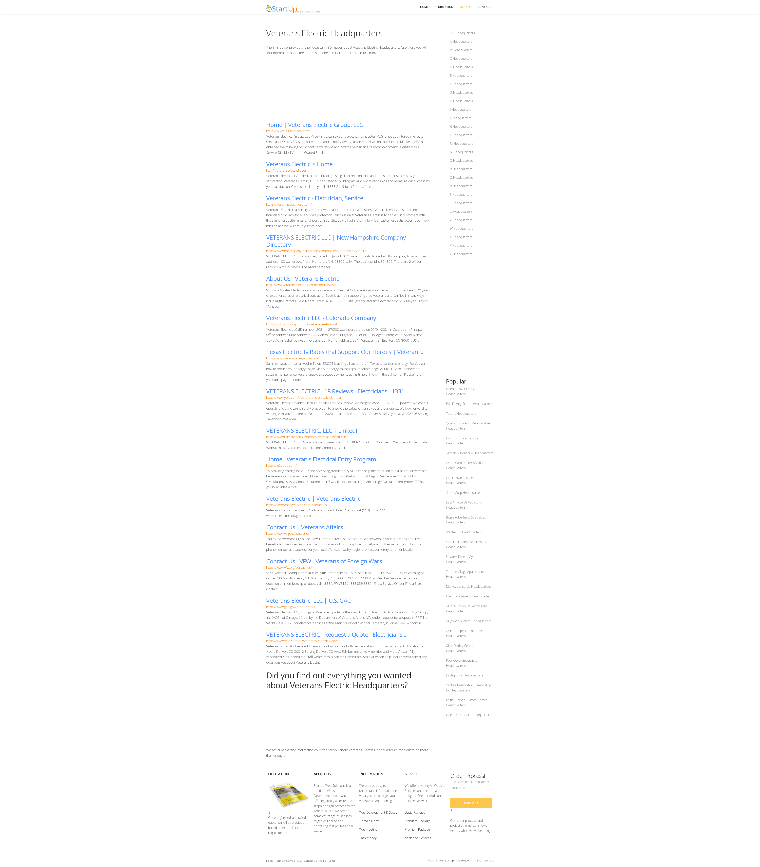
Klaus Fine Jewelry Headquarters (469, 596)
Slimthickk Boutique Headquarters (469, 453)
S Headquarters (461, 194)
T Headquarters (461, 203)
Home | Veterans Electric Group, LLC (314, 125)
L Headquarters (461, 135)
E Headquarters (461, 75)
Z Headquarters (461, 254)
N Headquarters (461, 152)
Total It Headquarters (461, 413)
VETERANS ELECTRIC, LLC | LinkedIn (313, 430)
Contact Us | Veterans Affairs (304, 527)
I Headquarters (460, 109)
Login (332, 860)
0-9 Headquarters (462, 33)
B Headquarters (461, 50)
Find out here (471, 804)
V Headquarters (461, 220)
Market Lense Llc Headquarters (468, 586)
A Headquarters (461, 41)
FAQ (299, 860)
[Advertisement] (348, 88)
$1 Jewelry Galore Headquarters (468, 621)
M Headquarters (461, 143)
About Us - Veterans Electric (302, 278)
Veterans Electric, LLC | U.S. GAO (309, 600)
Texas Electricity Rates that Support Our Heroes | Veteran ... (344, 352)
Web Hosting (368, 829)
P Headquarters (461, 169)
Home (269, 860)
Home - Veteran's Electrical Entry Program (321, 459)
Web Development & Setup (378, 812)
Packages (465, 7)
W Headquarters (461, 228)
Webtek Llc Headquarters (464, 532)
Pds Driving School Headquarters (469, 403)
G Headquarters (461, 92)
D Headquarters (461, 67)
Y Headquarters (461, 245)
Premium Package (417, 829)
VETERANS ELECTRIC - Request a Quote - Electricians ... (336, 634)
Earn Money (367, 838)
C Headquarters (461, 58)
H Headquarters (461, 101)
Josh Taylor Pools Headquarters (468, 715)
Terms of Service (285, 860)
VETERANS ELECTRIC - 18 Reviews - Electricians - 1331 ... (337, 391)
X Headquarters (461, 237)
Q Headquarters (461, 177)
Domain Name (369, 821)
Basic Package (415, 812)
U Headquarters (461, 211)
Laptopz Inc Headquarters (464, 675)
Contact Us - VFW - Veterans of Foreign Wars (324, 561)
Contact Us (310, 860)
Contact (484, 7)
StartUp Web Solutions (458, 860)
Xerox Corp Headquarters (464, 492)
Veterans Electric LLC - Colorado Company (321, 318)
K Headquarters (461, 126)
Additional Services (418, 838)
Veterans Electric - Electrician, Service (314, 198)
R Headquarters (461, 186)
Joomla (323, 860)
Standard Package (417, 821)
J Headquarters (460, 118)
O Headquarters (461, 160)
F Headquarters (461, 84)
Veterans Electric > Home (299, 164)
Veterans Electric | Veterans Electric (313, 498)
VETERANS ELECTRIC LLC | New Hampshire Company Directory (336, 240)
